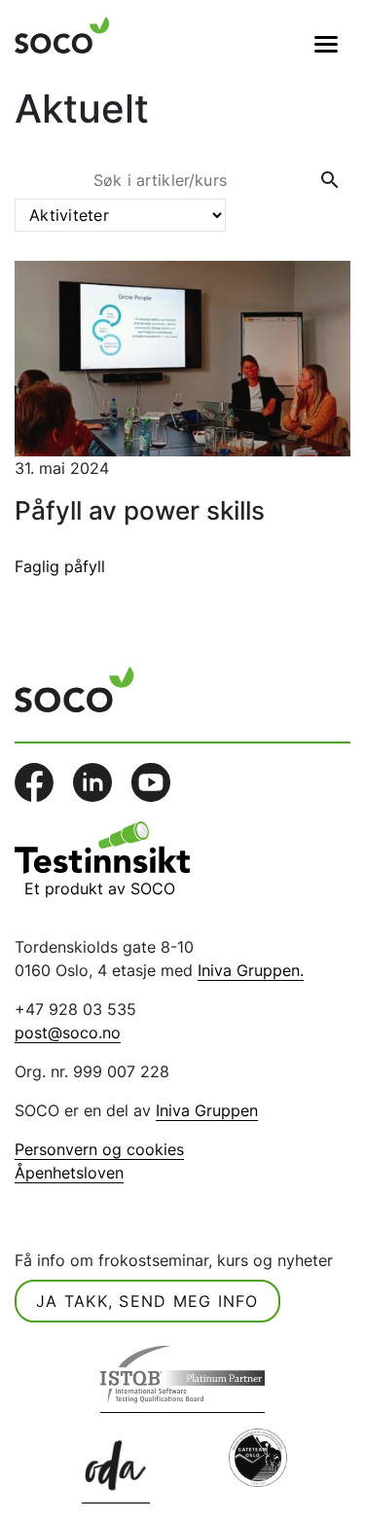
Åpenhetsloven (69, 1172)
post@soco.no (68, 1032)
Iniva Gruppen (207, 1110)
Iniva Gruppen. (251, 970)
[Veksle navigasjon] (326, 43)
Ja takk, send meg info (147, 1301)
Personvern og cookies (99, 1149)
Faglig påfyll (60, 566)
